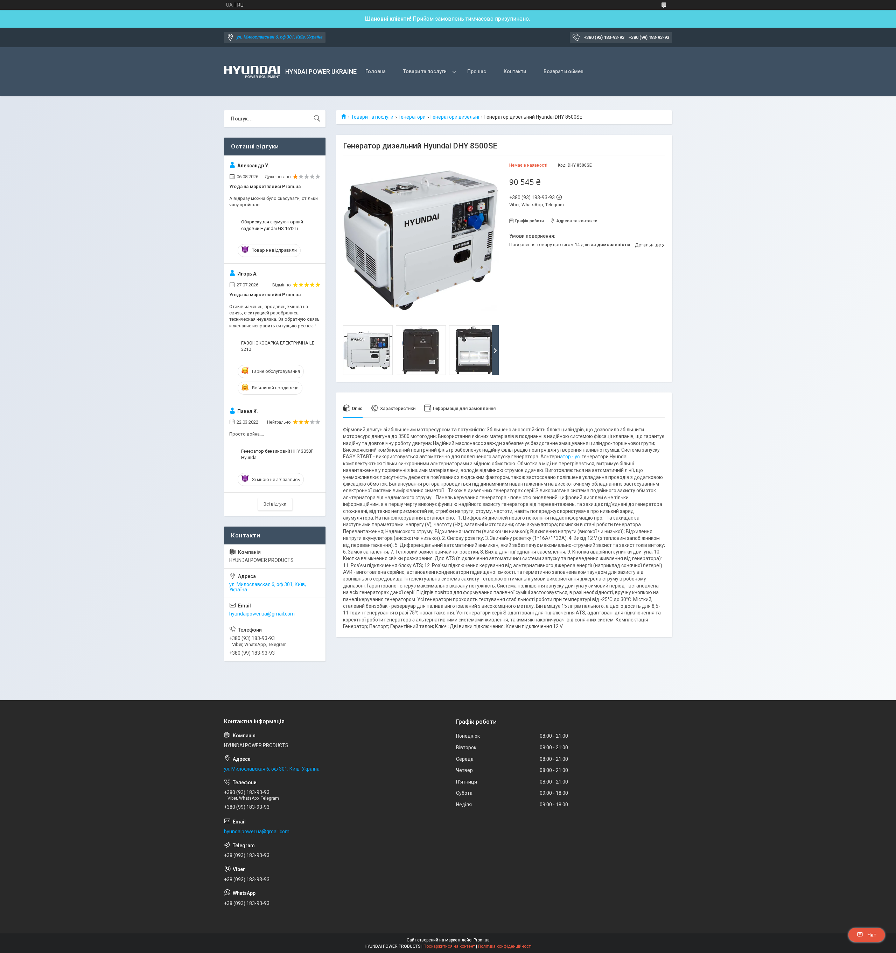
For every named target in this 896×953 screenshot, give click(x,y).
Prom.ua (482, 940)
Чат (871, 935)
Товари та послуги (425, 71)
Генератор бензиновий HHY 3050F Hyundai (277, 454)
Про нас (476, 71)
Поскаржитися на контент (449, 946)
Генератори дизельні (454, 117)
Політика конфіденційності (505, 946)
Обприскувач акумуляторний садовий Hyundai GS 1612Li (272, 225)
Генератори (412, 117)
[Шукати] (317, 118)
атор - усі (570, 456)
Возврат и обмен (563, 71)
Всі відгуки (275, 504)
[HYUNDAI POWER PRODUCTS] (252, 72)
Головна (375, 71)
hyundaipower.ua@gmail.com (262, 614)
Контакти (515, 71)
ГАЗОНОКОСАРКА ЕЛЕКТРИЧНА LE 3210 (277, 346)
